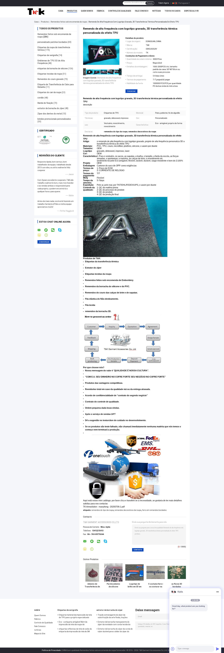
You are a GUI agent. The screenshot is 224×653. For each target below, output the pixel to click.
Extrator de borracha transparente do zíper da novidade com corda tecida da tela (114, 623)
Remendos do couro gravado (50, 79)
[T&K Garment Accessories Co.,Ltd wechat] (54, 230)
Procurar (150, 3)
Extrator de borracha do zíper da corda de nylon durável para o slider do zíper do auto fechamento (115, 630)
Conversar (131, 91)
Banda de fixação (45, 103)
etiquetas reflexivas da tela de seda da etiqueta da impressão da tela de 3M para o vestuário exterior (75, 630)
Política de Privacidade (51, 650)
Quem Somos (87, 11)
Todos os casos (172, 11)
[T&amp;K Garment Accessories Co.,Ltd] (36, 11)
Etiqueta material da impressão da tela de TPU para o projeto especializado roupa (75, 616)
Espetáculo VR (191, 11)
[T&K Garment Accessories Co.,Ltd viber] (40, 235)
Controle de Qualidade (119, 11)
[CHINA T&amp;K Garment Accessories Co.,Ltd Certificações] (45, 140)
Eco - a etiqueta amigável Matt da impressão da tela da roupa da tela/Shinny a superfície (73, 623)
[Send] (217, 649)
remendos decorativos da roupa (128, 510)
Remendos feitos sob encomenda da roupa (69, 22)
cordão (40, 97)
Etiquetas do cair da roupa (49, 92)
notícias (156, 11)
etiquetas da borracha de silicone (52, 68)
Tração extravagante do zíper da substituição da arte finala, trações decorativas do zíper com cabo (113, 616)
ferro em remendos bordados (154, 510)
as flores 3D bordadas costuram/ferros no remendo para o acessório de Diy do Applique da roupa (176, 585)
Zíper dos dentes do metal (49, 113)
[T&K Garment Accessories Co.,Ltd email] (40, 230)
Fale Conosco (141, 11)
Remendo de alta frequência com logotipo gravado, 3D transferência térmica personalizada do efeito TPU (102, 80)
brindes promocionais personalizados (54, 119)
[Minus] (217, 591)
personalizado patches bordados (52, 42)
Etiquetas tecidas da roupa (49, 74)
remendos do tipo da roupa (102, 510)
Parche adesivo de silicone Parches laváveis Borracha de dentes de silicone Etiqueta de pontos (113, 585)
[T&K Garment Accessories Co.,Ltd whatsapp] (47, 230)
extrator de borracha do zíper (50, 108)
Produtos (72, 11)
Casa (60, 11)
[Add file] (172, 649)
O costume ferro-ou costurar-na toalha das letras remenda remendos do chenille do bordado (155, 585)
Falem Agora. (164, 3)
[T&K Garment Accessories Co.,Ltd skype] (61, 230)
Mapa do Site (39, 634)
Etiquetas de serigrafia (47, 55)
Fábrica (100, 11)
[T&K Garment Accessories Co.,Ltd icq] (47, 235)
